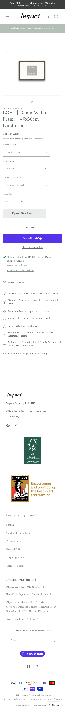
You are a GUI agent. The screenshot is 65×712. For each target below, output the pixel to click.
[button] (7, 16)
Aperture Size (10, 144)
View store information (20, 270)
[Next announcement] (58, 4)
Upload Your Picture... (24, 213)
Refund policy (20, 699)
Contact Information (18, 533)
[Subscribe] (54, 640)
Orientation (9, 161)
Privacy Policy (14, 541)
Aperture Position (12, 177)
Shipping (19, 138)
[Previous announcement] (6, 4)
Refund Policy (14, 549)
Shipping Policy (15, 557)
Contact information (43, 704)
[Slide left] (24, 102)
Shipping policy (23, 704)
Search (10, 524)
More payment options (32, 247)
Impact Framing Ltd (31, 695)
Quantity (7, 194)
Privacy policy (36, 699)
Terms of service (54, 699)
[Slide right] (40, 102)
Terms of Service (16, 565)
